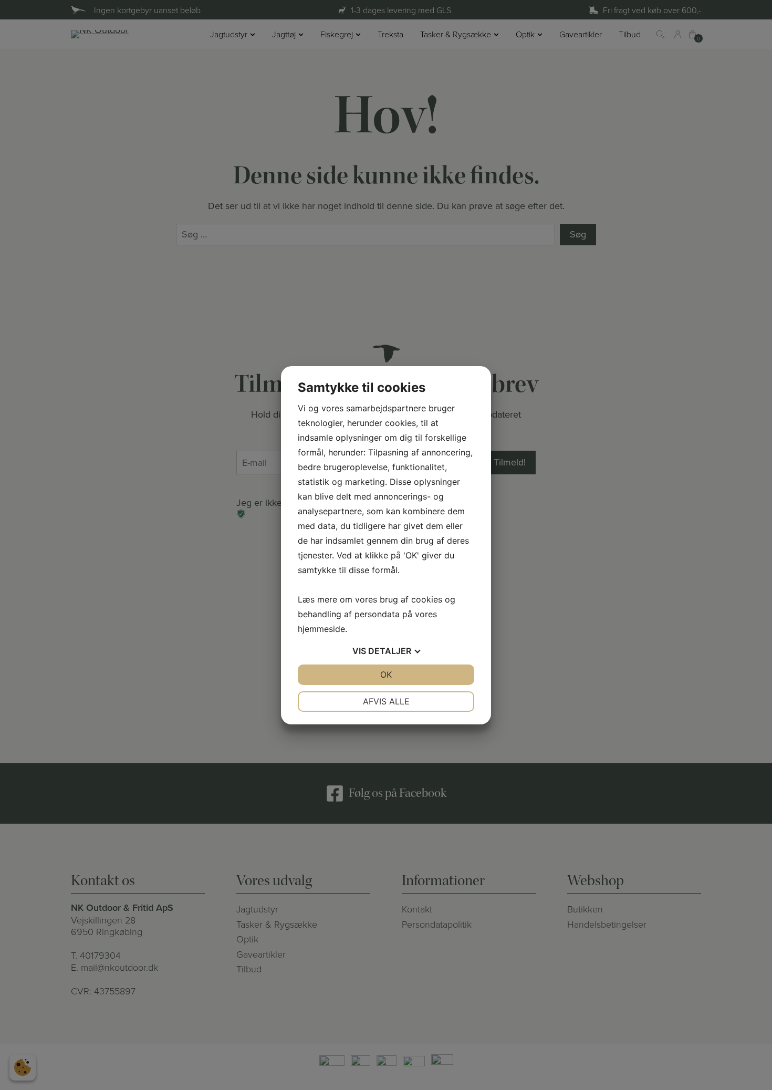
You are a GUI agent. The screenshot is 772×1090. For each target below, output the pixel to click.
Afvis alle (386, 701)
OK (386, 674)
